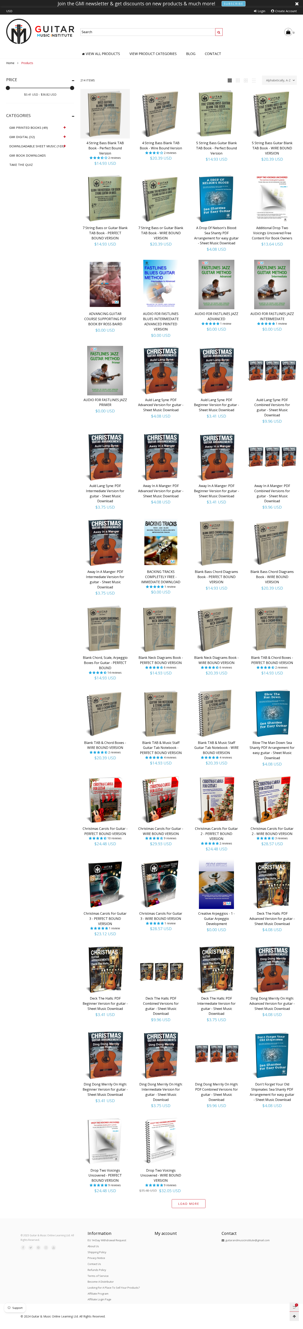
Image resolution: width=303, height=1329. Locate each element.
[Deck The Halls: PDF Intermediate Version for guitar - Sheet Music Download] (216, 969)
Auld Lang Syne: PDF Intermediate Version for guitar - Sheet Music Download (105, 493)
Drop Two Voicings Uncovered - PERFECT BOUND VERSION (105, 1175)
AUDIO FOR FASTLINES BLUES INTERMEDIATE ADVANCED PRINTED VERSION (161, 321)
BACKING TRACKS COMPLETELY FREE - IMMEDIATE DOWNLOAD (160, 576)
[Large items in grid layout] (238, 80)
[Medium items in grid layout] (230, 80)
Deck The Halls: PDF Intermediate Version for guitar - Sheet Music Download (216, 1006)
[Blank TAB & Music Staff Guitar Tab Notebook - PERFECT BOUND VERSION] (161, 713)
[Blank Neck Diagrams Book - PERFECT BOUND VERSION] (161, 628)
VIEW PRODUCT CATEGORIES (153, 54)
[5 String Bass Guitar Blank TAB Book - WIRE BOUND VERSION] (272, 113)
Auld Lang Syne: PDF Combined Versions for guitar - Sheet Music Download (272, 407)
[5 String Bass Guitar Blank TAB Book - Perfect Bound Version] (216, 113)
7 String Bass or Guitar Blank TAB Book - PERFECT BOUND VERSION (105, 233)
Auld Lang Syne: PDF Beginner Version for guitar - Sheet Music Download (216, 405)
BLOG (190, 54)
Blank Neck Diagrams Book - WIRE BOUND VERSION (216, 660)
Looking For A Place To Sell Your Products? (114, 1287)
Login (261, 11)
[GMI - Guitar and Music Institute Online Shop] (40, 31)
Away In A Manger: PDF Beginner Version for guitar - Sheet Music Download (216, 491)
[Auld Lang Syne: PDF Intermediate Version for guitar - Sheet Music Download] (105, 456)
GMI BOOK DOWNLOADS (27, 155)
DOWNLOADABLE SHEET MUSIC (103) (36, 146)
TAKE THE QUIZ (21, 165)
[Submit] (219, 32)
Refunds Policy (97, 1270)
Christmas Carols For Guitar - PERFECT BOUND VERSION (105, 831)
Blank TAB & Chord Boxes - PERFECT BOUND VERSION (272, 660)
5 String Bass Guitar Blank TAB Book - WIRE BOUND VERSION (272, 148)
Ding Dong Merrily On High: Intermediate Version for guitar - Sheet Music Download (160, 1092)
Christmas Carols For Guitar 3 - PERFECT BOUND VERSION (105, 918)
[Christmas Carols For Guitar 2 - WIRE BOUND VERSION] (272, 799)
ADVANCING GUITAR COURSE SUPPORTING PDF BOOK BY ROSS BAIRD (105, 318)
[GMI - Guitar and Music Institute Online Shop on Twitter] (30, 1247)
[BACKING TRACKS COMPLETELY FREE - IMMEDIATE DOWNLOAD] (161, 542)
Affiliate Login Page (99, 1299)
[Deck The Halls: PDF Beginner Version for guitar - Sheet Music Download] (105, 969)
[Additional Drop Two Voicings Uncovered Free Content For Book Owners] (272, 198)
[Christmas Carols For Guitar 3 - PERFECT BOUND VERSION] (105, 884)
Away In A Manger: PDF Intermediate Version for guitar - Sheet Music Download (105, 579)
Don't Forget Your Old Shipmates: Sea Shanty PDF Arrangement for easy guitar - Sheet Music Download (272, 1092)
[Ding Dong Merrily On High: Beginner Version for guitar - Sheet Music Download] (105, 1055)
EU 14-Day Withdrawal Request (107, 1240)
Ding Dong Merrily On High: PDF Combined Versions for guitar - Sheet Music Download (216, 1092)
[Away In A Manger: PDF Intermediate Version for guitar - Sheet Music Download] (105, 542)
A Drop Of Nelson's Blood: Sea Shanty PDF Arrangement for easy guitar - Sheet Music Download (216, 235)
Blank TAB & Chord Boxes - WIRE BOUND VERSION (105, 745)
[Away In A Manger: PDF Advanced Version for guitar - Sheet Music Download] (161, 456)
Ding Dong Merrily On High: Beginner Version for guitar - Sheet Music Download (105, 1089)
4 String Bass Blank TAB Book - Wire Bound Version (161, 145)
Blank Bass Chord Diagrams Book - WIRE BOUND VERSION (272, 576)
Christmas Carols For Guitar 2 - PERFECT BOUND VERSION (216, 833)
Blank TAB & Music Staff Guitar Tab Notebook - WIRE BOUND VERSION (216, 747)
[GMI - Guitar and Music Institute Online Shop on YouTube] (53, 1247)
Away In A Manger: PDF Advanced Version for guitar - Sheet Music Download (160, 491)
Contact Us (94, 1264)
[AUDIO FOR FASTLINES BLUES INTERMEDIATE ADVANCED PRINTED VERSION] (161, 284)
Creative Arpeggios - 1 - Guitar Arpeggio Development (216, 918)
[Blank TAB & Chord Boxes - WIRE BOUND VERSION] (105, 713)
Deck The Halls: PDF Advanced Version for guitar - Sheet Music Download (272, 918)
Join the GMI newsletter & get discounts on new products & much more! (136, 3)
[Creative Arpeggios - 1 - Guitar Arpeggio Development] (216, 884)
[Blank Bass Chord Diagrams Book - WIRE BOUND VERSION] (272, 542)
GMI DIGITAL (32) (22, 137)
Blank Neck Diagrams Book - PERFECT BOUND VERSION (161, 660)
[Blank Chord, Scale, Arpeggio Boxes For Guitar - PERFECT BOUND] (105, 628)
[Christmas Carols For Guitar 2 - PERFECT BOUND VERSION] (216, 799)
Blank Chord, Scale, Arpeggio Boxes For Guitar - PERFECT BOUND (105, 662)
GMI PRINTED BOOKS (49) (28, 127)
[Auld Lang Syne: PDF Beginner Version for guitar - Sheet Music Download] (216, 370)
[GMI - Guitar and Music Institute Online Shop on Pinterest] (38, 1247)
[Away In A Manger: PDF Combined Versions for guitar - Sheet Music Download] (272, 456)
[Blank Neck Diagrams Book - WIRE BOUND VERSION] (216, 628)
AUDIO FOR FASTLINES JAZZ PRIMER (105, 402)
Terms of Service (98, 1276)
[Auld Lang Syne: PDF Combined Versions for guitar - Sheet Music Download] (272, 370)
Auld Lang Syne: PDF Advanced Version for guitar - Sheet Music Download (160, 405)
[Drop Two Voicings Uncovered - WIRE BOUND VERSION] (161, 1141)
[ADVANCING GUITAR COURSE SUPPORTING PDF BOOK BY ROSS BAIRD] (105, 284)
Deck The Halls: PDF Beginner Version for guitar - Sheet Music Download (105, 1003)
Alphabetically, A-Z (278, 80)
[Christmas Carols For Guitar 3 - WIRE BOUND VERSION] (161, 884)
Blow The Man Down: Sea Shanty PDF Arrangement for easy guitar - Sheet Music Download (272, 750)
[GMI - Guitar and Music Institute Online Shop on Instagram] (45, 1247)
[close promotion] (297, 3)
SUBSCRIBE (233, 4)
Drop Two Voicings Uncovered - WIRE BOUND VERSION (160, 1175)
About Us (93, 1246)
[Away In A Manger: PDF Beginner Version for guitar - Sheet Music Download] (216, 456)
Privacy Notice (96, 1258)
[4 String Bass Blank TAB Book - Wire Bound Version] (161, 113)
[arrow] (64, 127)
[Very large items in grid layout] (246, 80)
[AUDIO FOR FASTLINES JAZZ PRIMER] (105, 370)
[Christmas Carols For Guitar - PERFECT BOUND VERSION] (105, 799)
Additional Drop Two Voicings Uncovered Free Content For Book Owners (272, 233)
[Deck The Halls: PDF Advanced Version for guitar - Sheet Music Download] (272, 884)
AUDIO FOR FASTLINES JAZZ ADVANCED (216, 316)
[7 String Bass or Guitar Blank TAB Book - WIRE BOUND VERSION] (161, 198)
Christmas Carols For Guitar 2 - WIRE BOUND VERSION (272, 831)
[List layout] (254, 80)
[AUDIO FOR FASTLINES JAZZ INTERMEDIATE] (272, 284)
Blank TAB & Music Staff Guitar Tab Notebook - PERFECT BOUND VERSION (161, 747)
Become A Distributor (101, 1281)
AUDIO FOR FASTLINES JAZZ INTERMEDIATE (272, 316)
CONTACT (213, 54)
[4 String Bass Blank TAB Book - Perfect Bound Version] (105, 113)
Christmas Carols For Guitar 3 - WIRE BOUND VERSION (160, 916)
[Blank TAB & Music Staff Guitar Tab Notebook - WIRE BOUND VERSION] (216, 713)
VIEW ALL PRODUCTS (103, 54)
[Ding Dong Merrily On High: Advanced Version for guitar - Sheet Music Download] (272, 969)
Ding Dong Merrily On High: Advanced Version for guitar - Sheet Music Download (272, 1003)
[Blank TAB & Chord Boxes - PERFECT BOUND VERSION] (272, 628)
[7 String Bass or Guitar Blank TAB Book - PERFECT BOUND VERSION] (105, 198)
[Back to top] (294, 1316)
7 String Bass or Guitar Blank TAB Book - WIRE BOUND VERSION (160, 233)
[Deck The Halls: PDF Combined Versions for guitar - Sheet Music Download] (161, 969)
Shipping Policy (97, 1252)
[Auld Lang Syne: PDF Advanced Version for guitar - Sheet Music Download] (161, 370)
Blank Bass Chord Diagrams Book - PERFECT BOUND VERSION (216, 576)
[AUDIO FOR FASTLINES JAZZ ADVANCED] (216, 284)
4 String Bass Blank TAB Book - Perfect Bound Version (105, 148)
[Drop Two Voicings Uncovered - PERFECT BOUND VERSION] (105, 1141)
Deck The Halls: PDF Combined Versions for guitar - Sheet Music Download (161, 1006)
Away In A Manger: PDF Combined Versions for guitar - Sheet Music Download (272, 493)
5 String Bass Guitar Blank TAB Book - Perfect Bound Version (216, 148)
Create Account (286, 11)
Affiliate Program (98, 1293)
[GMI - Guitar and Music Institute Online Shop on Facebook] (23, 1247)
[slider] (8, 88)
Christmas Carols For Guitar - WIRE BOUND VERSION (160, 831)
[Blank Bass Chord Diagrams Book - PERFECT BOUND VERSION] (216, 542)
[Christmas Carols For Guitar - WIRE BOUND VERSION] (161, 799)
